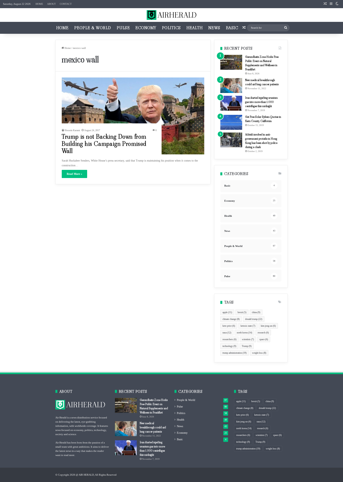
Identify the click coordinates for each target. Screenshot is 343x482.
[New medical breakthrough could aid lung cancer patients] (231, 85)
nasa (227, 332)
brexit (242, 312)
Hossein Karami (72, 130)
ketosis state (248, 325)
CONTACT (66, 3)
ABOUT (51, 3)
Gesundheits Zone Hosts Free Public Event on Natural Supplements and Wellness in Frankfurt (261, 63)
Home (62, 28)
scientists (248, 339)
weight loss (259, 352)
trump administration (235, 352)
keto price (229, 325)
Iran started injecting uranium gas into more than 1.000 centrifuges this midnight (261, 102)
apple (227, 312)
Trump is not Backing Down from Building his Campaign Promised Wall (104, 143)
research (263, 332)
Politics (171, 28)
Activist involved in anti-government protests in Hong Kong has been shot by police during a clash (261, 141)
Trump (246, 346)
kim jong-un (268, 325)
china (256, 312)
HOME (39, 3)
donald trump (253, 319)
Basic (232, 28)
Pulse (123, 28)
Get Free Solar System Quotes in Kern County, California (263, 119)
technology (229, 346)
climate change (231, 319)
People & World (92, 28)
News (214, 28)
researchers (229, 339)
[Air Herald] (171, 15)
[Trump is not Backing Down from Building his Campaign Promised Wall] (133, 115)
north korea (244, 332)
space (263, 339)
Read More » (74, 173)
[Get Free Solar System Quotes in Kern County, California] (231, 122)
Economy (145, 28)
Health (194, 28)
